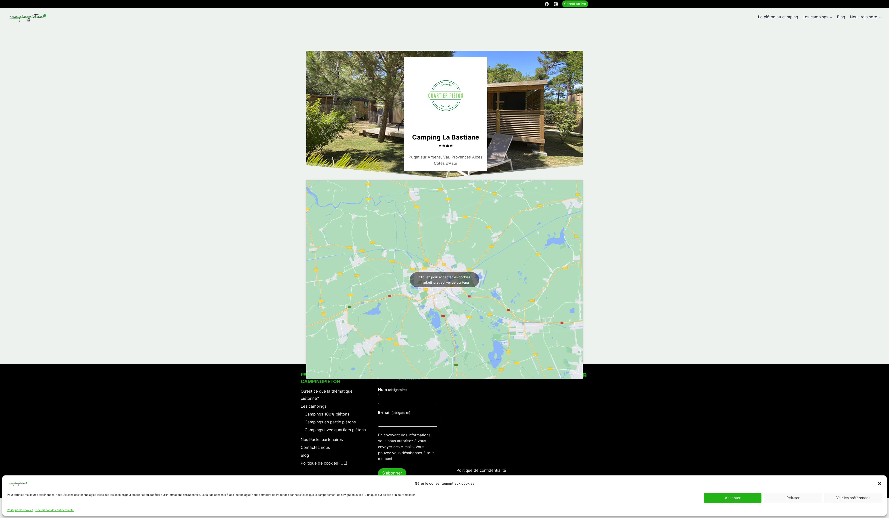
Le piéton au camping (778, 17)
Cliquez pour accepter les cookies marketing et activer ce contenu (444, 279)
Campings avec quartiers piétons (335, 430)
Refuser (793, 498)
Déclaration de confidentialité (54, 510)
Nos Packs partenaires (322, 439)
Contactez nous (315, 447)
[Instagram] (556, 4)
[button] (879, 483)
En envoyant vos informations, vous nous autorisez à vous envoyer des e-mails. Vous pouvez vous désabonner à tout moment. (406, 447)
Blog (841, 17)
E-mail (394, 412)
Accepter (733, 498)
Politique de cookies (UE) (324, 463)
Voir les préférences (853, 498)
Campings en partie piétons (330, 422)
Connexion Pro (575, 4)
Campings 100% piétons (327, 414)
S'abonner (392, 473)
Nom (392, 389)
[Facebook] (547, 4)
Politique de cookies (20, 510)
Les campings (313, 406)
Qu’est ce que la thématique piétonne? (327, 395)
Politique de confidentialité (481, 470)
